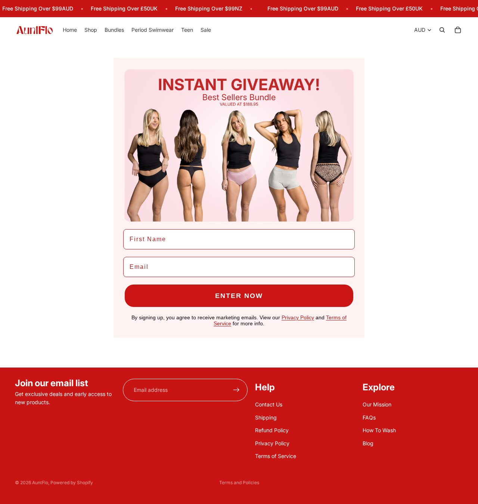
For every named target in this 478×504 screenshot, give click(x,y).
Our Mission (377, 404)
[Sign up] (236, 390)
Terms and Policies (239, 482)
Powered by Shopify (71, 482)
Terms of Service (275, 456)
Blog (368, 443)
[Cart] (458, 30)
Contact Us (268, 404)
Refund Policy (272, 430)
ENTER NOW (239, 295)
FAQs (369, 417)
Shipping (266, 417)
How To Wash (379, 430)
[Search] (442, 30)
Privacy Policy (272, 443)
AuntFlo (40, 482)
